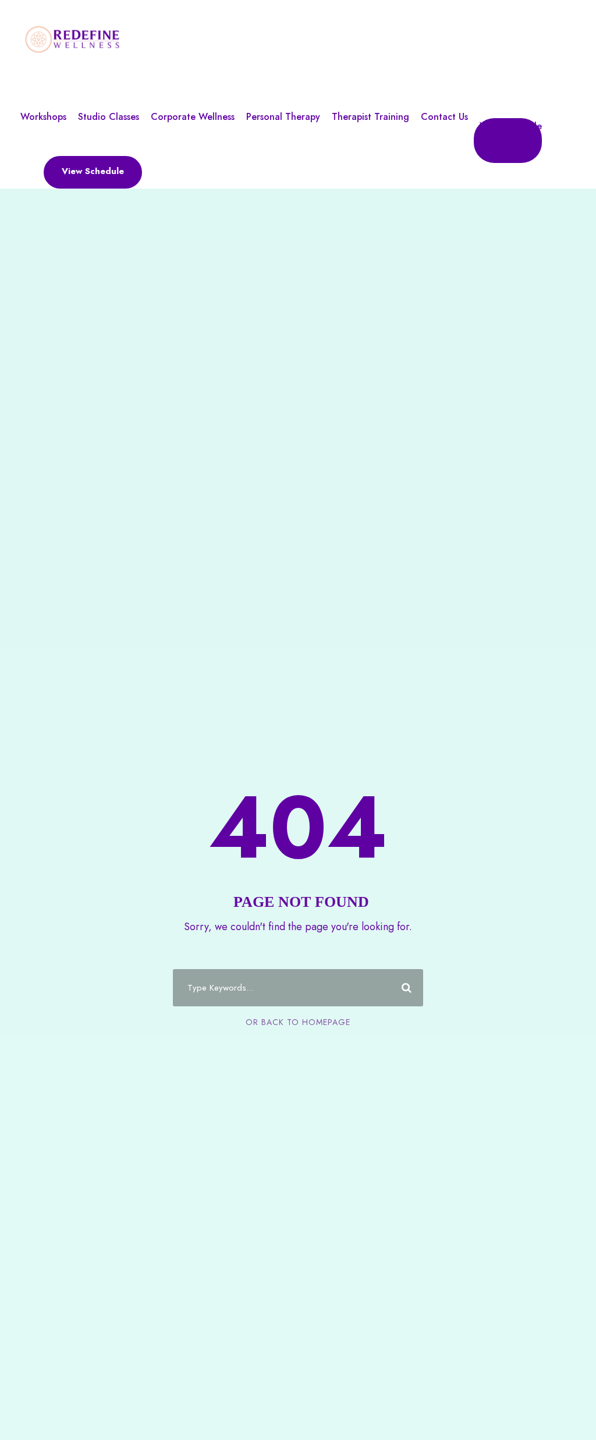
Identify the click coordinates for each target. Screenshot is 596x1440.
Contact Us (444, 116)
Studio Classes (108, 116)
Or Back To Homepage (298, 1022)
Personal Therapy (283, 116)
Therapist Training (370, 116)
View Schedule (511, 126)
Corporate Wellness (193, 116)
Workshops (43, 116)
